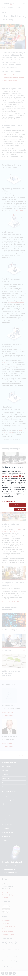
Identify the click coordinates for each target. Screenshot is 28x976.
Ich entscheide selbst (9, 501)
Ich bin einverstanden (18, 505)
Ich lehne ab (21, 509)
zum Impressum (18, 476)
